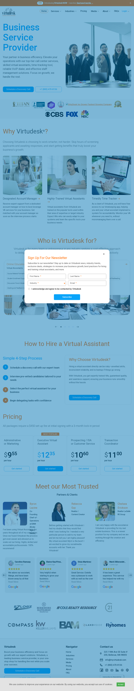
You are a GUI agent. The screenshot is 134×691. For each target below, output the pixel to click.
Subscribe (67, 297)
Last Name (75, 276)
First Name (35, 276)
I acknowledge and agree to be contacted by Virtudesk (56, 289)
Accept (121, 684)
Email (73, 283)
